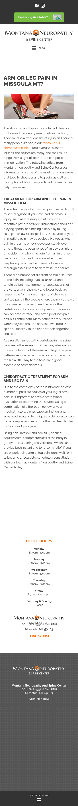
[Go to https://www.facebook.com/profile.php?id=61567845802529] (37, 6)
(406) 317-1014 (39, 636)
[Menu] (39, 800)
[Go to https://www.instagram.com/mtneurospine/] (43, 6)
